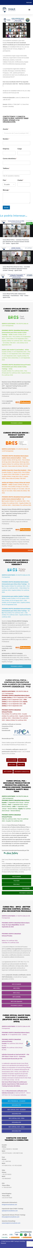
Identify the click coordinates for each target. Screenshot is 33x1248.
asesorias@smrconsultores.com (11, 1223)
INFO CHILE (12, 764)
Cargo (20, 149)
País (5, 180)
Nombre (6, 139)
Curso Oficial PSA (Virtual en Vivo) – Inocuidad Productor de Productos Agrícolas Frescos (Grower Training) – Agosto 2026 (16, 268)
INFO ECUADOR (11, 760)
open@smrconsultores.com (10, 1210)
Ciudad (20, 180)
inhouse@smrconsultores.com (10, 1217)
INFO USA (21, 764)
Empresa (6, 149)
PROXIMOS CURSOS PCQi (21, 771)
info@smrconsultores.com (9, 1204)
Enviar (6, 207)
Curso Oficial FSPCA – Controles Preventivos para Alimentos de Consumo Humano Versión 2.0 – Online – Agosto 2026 (16, 241)
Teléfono (6, 168)
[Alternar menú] (29, 10)
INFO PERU (22, 760)
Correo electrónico (10, 158)
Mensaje (6, 190)
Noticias (29, 2)
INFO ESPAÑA (8, 771)
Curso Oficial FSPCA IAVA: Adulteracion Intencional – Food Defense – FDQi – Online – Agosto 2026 (16, 295)
